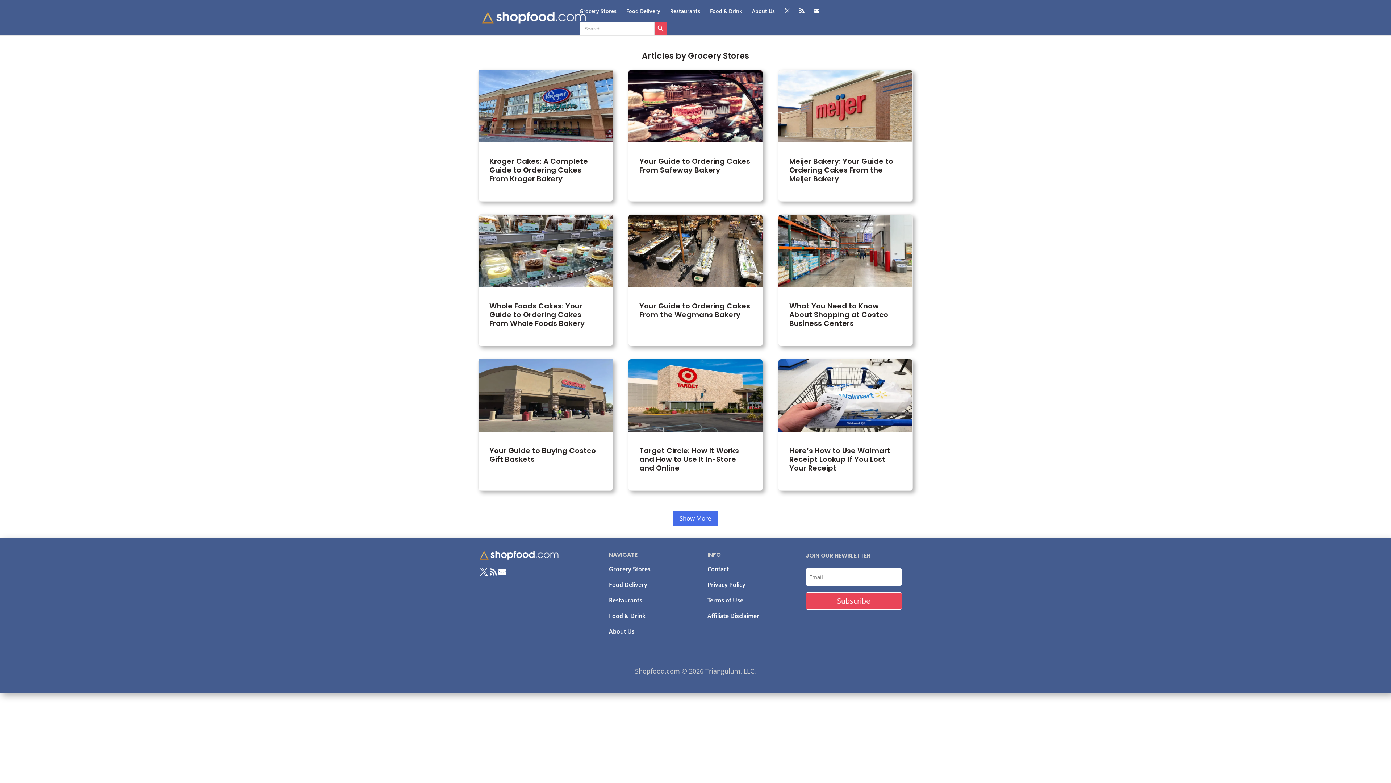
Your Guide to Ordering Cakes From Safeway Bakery (695, 135)
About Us (763, 11)
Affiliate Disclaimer (733, 616)
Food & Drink (726, 11)
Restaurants (685, 11)
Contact (718, 569)
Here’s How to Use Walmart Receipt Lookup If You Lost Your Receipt (845, 424)
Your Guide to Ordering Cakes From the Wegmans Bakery (695, 280)
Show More (695, 518)
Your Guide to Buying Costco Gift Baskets (546, 424)
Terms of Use (725, 600)
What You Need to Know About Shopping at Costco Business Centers (845, 280)
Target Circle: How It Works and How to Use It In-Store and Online (695, 424)
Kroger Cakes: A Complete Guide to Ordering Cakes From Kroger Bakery (546, 135)
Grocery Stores (598, 11)
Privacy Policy (726, 585)
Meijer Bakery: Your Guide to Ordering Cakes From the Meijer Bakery (845, 135)
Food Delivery (643, 11)
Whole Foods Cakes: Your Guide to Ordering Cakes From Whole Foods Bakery (546, 280)
